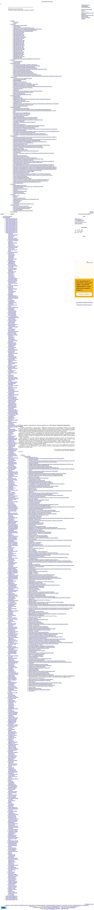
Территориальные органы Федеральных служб (23, 27)
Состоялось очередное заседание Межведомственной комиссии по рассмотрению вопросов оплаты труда (13, 243)
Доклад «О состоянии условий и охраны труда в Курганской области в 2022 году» (31, 179)
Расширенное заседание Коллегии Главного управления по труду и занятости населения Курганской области (13, 543)
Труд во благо (11, 894)
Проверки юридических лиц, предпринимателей (24, 85)
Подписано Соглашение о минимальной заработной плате (12, 783)
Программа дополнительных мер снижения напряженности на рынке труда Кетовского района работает (12, 553)
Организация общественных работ (12, 438)
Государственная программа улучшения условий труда (25, 64)
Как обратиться (14, 211)
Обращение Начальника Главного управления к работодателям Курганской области (13, 753)
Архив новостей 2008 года (11, 898)
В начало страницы (89, 904)
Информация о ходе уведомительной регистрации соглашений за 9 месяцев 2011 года (12, 452)
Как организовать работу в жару (20, 143)
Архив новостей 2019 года (11, 223)
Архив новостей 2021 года (11, 220)
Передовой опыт (17, 152)
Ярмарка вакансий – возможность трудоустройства (12, 464)
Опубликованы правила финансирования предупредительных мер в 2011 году (12, 731)
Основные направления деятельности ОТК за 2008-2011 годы (12, 741)
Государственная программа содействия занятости (24, 66)
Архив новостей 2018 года (11, 224)
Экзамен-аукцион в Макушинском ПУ (12, 836)
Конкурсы (15, 189)
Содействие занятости (15, 95)
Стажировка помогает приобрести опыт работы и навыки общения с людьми (13, 746)
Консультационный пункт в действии (12, 795)
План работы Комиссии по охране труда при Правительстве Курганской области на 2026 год (33, 153)
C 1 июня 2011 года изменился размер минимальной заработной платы (12, 604)
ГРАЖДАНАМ (16, 96)
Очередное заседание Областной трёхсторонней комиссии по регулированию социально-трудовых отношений (12, 338)
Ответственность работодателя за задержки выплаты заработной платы (12, 403)
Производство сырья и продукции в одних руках (13, 838)
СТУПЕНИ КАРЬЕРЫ (13, 840)
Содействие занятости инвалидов (36, 472)
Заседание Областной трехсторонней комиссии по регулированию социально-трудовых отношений (13, 665)
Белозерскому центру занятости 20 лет (12, 629)
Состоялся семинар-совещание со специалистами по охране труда (12, 737)
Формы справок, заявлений (19, 100)
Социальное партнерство (18, 120)
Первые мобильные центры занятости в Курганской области (12, 844)
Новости (13, 60)
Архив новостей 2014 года (11, 229)
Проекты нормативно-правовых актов (21, 70)
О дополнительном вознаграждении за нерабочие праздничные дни (12, 270)
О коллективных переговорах (11, 416)
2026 (14, 111)
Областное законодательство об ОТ (21, 172)
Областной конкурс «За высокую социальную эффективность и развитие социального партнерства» (35, 129)
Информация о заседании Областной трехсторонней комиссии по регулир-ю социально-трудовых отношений (13, 825)
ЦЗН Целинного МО (17, 50)
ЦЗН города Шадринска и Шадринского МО (23, 31)
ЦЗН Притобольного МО (18, 48)
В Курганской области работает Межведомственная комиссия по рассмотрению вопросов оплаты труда (13, 422)
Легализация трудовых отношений (21, 115)
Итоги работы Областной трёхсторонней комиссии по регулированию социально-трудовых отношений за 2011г (12, 276)
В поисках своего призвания (12, 699)
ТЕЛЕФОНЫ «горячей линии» (20, 25)
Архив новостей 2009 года (11, 897)
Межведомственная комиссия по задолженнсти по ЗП (25, 118)
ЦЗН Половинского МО (18, 47)
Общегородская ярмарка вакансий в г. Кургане (13, 368)
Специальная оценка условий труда (21, 163)
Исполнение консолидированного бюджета (22, 87)
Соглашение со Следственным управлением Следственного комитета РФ (29, 133)
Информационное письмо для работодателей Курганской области (12, 582)
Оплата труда (16, 123)
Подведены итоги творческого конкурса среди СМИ (13, 265)
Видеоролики (16, 202)
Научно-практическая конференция (13, 688)
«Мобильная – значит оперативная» (13, 558)
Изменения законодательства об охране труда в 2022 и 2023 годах (27, 146)
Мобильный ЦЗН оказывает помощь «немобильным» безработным (12, 344)
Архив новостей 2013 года (11, 230)
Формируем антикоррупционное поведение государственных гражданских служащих (12, 290)
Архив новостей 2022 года (11, 219)
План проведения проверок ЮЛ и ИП (21, 208)
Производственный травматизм (20, 176)
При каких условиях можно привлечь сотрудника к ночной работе (12, 282)
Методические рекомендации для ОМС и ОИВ (23, 171)
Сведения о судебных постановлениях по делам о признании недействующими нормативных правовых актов (37, 76)
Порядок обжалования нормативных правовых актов (25, 73)
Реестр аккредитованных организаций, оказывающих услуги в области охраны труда (32, 173)
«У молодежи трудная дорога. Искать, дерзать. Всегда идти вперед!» (13, 776)
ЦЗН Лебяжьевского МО (18, 41)
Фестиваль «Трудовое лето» (35, 519)
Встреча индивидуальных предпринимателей (12, 847)
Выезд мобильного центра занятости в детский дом (12, 407)
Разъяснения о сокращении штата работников (12, 302)
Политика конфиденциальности (69, 907)
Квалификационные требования (20, 188)
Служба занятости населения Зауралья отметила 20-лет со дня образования (13, 587)
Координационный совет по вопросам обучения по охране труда (27, 170)
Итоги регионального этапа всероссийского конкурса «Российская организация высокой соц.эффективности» (13, 527)
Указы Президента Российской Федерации (22, 78)
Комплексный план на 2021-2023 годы (21, 114)
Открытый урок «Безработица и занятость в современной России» (13, 447)
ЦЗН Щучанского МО (18, 55)
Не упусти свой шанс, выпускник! (13, 502)
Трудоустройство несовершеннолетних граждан (13, 851)
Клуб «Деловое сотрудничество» (12, 493)
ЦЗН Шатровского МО (18, 53)
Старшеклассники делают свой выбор (12, 357)
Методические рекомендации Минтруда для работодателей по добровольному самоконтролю (33, 161)
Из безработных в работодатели (12, 599)
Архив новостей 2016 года (11, 226)
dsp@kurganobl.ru (78, 223)
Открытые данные (15, 204)
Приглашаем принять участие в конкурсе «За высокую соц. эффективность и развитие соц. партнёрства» (13, 861)
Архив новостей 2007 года (11, 899)
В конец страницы (91, 212)
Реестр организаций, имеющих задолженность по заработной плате (28, 119)
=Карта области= (17, 26)
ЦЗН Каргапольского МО (18, 38)
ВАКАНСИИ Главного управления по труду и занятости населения (28, 186)
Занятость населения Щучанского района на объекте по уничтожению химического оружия (49, 553)
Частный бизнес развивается (11, 418)
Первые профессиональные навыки (12, 608)
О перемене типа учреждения (12, 371)
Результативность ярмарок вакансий (12, 816)
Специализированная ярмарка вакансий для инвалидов (13, 578)
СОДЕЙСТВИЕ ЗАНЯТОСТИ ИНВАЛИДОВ (11, 262)
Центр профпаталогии (18, 183)
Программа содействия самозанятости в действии (13, 869)
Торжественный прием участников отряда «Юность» (13, 591)
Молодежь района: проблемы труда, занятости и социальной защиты (12, 625)
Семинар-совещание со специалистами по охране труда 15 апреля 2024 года (30, 141)
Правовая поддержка (15, 63)
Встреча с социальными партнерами (11, 804)
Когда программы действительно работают (12, 469)
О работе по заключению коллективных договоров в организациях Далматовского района (13, 705)
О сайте (15, 23)
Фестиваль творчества (13, 239)
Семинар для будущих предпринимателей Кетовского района (13, 719)
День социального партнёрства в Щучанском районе (12, 461)
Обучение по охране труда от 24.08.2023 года (23, 142)
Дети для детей (11, 503)
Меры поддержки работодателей (20, 106)
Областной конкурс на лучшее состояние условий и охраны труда (27, 162)
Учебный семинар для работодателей (13, 308)
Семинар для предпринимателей (12, 396)
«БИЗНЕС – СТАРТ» (12, 572)
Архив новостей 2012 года (11, 231)
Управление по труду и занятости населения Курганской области (27, 28)
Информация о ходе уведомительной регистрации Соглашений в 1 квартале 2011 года (12, 684)
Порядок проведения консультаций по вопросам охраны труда (27, 181)
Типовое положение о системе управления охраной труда (26, 150)
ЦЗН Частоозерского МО (18, 51)
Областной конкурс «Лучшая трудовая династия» (24, 127)
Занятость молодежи (12, 811)
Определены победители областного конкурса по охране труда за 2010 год (12, 764)
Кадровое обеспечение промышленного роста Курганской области (27, 91)
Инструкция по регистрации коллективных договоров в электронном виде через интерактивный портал (36, 131)
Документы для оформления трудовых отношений (24, 122)
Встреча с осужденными (11, 300)
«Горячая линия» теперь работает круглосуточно (12, 322)
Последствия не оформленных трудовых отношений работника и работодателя (13, 353)
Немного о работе (12, 646)
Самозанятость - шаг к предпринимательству (13, 472)
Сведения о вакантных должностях (21, 206)
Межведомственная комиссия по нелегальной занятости (25, 117)
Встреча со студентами (13, 697)
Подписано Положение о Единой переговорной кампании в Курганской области (13, 236)
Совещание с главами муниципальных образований (13, 833)
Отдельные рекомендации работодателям (22, 178)
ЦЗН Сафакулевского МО (19, 49)
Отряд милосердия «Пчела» (35, 649)
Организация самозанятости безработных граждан (13, 520)
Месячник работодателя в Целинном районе (12, 695)
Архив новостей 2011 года (11, 232)
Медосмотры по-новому (18, 148)
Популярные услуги (17, 200)
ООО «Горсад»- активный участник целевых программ (12, 885)
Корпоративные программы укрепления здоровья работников (26, 140)
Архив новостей (16, 62)
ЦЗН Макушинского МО (18, 42)
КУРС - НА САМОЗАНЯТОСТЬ (12, 807)
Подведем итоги (11, 441)
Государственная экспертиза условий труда (22, 138)
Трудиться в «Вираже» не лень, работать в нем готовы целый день (13, 510)
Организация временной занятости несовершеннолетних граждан (13, 532)
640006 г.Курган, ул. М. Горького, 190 (79, 219)
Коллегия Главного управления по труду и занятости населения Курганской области (13, 819)
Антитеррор (16, 89)
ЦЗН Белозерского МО (18, 33)
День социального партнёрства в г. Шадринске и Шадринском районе (12, 758)
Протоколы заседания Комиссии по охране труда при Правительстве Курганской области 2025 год (34, 139)
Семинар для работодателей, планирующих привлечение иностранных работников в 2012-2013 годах (12, 257)
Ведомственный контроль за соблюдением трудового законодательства (28, 125)
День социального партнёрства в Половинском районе (13, 348)
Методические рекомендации (19, 130)
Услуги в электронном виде (19, 198)
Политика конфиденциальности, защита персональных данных (27, 74)
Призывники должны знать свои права (13, 443)
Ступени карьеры (12, 797)
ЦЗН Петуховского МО (18, 46)
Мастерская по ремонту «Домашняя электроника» (12, 892)
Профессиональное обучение (35, 688)
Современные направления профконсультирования (13, 393)
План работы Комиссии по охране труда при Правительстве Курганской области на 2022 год (33, 165)
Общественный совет (18, 88)
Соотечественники (17, 102)
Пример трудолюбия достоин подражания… (13, 570)
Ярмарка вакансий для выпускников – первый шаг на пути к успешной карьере (13, 649)
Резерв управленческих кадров (20, 191)
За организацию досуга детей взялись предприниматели (13, 866)
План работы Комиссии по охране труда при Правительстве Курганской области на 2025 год (33, 164)
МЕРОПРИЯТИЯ (17, 80)
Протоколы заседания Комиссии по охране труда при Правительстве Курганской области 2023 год (34, 169)
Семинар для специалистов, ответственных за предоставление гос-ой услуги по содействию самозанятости (13, 672)
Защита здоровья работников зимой (21, 177)
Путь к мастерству (12, 478)
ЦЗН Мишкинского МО (18, 43)
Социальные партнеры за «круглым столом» (13, 830)
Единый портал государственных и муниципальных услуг (26, 199)
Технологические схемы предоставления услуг (23, 203)
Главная (12, 20)
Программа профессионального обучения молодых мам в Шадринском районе (13, 296)
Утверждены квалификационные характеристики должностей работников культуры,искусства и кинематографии (13, 565)
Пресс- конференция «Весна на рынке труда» (12, 680)
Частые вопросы (16, 201)
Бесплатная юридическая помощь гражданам (23, 92)
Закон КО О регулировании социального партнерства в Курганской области (30, 69)
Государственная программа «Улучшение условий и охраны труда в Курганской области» (32, 175)
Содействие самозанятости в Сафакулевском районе (13, 813)
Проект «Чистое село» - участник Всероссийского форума (13, 620)
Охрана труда (14, 135)
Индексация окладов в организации (21, 108)
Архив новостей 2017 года (11, 225)
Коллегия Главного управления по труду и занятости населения (13, 410)
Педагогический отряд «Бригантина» (13, 458)
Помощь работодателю (13, 842)
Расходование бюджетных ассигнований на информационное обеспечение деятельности (32, 86)
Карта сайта (15, 22)
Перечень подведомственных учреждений (22, 207)
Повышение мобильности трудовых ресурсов (23, 104)
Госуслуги (13, 194)
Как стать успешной (12, 365)
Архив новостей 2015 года (11, 227)
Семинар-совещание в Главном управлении (13, 713)
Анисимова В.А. (73, 906)
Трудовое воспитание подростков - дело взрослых (13, 644)
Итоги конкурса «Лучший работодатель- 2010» (39, 648)
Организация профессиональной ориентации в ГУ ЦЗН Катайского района (13, 875)
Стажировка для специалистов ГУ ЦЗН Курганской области (13, 634)
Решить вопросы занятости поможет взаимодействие (12, 879)
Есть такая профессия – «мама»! (36, 644)
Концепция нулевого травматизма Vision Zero (23, 160)
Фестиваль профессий (13, 252)
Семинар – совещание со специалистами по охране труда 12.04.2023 (28, 147)
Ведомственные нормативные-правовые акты (23, 72)
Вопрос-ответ (16, 195)
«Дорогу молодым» (12, 617)
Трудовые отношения (15, 107)
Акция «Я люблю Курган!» (12, 616)
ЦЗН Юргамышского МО (18, 56)
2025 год (15, 154)
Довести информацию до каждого (13, 809)
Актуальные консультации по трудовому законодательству (26, 126)
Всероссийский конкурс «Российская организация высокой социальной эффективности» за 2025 (34, 110)
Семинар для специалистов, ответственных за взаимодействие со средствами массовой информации (13, 770)
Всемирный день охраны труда (20, 155)
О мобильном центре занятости (35, 529)
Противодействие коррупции (19, 185)
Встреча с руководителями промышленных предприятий (11, 855)
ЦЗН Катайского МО (18, 39)
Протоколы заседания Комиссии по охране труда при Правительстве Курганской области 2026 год (34, 137)
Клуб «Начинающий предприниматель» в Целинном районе (12, 787)
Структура (13, 24)
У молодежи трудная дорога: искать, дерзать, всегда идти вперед (12, 249)
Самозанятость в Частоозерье (11, 488)
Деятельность (14, 77)
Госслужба (13, 184)
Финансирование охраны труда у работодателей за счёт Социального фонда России (31, 145)
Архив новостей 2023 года (11, 218)
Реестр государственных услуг (20, 81)
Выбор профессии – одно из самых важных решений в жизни (13, 399)
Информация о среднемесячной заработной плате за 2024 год (26, 58)
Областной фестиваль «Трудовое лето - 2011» (13, 413)
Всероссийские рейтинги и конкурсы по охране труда (25, 157)
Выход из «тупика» (12, 333)
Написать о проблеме (84, 294)
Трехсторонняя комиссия (18, 116)
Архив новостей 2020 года (11, 222)
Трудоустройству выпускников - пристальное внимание (13, 330)
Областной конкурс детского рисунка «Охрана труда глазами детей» (28, 158)
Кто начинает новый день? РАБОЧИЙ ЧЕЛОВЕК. (12, 383)
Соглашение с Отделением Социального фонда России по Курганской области (30, 134)
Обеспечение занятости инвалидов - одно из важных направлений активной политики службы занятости (13, 497)
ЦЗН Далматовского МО (18, 35)
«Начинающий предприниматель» (12, 701)
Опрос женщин (11, 871)
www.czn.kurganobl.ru (50, 908)
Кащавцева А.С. (56, 906)
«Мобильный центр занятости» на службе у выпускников (13, 596)
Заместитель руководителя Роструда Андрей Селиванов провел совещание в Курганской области (13, 537)
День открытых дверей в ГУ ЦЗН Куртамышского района (13, 800)
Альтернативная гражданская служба (21, 101)
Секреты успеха (11, 888)
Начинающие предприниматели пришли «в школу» (12, 310)
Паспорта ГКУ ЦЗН (17, 57)
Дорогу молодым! (12, 505)
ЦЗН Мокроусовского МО (19, 45)
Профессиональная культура (19, 193)
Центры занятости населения (19, 79)
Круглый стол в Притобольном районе (13, 631)
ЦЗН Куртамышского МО (19, 40)
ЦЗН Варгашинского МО (18, 34)
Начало (21, 425)
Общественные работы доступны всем (13, 601)
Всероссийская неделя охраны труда (21, 156)
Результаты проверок (17, 209)
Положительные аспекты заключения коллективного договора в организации (12, 431)
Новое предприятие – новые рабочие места (13, 507)
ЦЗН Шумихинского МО (18, 54)
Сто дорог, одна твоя (12, 692)
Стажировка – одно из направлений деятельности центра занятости (13, 475)
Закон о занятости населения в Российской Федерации (25, 68)
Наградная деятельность (18, 192)
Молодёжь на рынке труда (34, 502)
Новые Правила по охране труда (20, 149)
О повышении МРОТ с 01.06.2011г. (13, 611)
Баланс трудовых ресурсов (19, 93)
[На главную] (4, 9)
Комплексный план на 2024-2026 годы (21, 112)
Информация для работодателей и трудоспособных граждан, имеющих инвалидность (32, 99)
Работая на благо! (12, 332)
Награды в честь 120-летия (34, 543)
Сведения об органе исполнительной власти (23, 210)
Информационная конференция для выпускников (12, 722)
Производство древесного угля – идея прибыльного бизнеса (13, 575)
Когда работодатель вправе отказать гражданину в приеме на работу (13, 326)
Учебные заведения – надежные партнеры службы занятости (12, 882)
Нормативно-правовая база (19, 124)
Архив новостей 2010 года (11, 896)
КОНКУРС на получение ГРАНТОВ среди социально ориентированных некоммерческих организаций (36, 103)
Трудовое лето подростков (11, 548)
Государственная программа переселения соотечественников (26, 65)
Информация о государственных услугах (22, 83)
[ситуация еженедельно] (47, 1)
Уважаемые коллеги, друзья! (35, 617)
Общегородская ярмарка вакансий (12, 677)
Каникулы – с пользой (13, 724)
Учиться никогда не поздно (34, 479)
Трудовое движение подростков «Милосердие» (12, 715)
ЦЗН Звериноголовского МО (19, 37)
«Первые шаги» (11, 560)
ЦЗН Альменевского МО (18, 32)
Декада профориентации (12, 435)
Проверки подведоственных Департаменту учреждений (25, 84)
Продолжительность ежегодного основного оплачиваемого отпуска (13, 379)
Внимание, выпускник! (10, 614)
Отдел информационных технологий (51, 907)
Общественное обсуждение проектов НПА (22, 71)
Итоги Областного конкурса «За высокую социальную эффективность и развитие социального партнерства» (13, 639)
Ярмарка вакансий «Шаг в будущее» (12, 523)
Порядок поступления (18, 187)
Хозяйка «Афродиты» (13, 571)
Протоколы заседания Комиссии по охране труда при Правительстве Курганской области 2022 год (34, 166)
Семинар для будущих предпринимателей (13, 749)
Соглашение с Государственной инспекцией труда (24, 132)
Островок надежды (12, 467)
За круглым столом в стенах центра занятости (12, 727)
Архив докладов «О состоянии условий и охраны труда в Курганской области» (30, 180)
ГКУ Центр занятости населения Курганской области (25, 30)
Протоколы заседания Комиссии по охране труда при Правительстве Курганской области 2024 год (34, 168)
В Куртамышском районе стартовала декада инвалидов (12, 314)
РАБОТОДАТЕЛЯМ (17, 97)
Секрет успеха (11, 593)
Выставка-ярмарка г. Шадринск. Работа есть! (12, 653)
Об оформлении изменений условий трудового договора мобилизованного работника (32, 109)
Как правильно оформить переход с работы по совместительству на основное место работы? (12, 361)
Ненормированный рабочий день (12, 440)
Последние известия (17, 61)
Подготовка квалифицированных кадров (22, 94)
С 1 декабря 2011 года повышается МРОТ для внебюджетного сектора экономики (13, 318)
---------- (38, 906)
